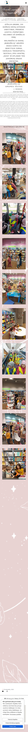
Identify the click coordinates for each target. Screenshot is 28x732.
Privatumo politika (15, 714)
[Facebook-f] (7, 691)
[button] (26, 3)
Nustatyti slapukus (12, 719)
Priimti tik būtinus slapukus (13, 723)
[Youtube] (2, 691)
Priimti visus (12, 726)
